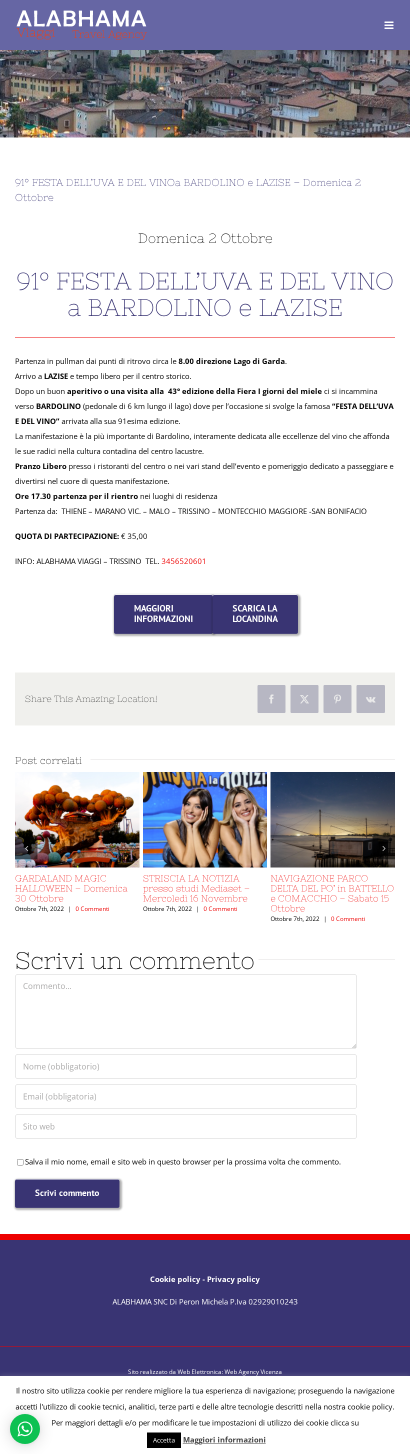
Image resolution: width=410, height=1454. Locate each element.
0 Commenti (93, 908)
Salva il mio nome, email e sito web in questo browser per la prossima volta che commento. (183, 1161)
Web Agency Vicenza (253, 1372)
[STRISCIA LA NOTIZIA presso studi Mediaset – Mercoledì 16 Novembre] (205, 819)
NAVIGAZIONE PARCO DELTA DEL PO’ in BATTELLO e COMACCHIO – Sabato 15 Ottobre (315, 819)
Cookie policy (175, 1279)
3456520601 (184, 561)
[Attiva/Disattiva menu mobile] (389, 25)
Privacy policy (233, 1279)
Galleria (95, 819)
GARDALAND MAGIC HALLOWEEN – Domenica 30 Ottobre (59, 819)
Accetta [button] (164, 1440)
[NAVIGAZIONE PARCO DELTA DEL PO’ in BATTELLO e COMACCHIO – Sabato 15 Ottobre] (332, 819)
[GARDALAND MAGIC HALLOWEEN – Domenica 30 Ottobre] (77, 819)
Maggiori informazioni (224, 1439)
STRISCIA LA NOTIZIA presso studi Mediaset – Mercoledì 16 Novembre (187, 819)
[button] (26, 847)
